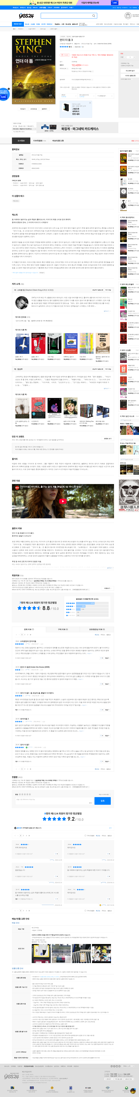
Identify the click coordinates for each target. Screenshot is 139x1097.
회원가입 (119, 7)
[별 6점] (25, 794)
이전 (19, 634)
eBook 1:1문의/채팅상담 (125, 1076)
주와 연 (130, 299)
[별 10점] (30, 794)
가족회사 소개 (128, 1066)
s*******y (123, 459)
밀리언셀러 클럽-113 (78, 36)
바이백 (43, 24)
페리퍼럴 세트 (100, 421)
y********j (123, 440)
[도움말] (67, 69)
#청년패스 (16, 201)
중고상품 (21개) (83, 95)
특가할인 (125, 24)
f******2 (51, 882)
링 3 (129, 201)
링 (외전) (130, 188)
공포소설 (123, 463)
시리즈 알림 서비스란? (132, 79)
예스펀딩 (68, 24)
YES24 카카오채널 (112, 1066)
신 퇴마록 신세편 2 (133, 334)
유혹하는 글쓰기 (69, 357)
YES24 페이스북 (114, 1066)
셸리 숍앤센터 (132, 400)
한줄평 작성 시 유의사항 (110, 794)
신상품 (33, 24)
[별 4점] (22, 794)
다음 (27, 634)
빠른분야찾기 (18, 24)
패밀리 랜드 (131, 365)
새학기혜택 (99, 24)
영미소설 (31, 185)
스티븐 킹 (62, 43)
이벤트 (38, 24)
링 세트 (130, 179)
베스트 (27, 24)
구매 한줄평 (90, 835)
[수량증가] (134, 57)
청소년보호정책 (39, 1066)
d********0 (29, 721)
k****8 (27, 670)
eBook (63, 95)
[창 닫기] (89, 103)
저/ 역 (66, 43)
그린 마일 (50, 357)
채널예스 (57, 24)
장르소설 (43, 29)
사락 (62, 24)
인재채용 (13, 1066)
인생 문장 (83, 357)
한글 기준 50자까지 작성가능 (26, 799)
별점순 (109, 635)
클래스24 (75, 24)
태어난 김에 (76, 109)
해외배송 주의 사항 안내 (130, 63)
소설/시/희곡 (31, 29)
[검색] (93, 15)
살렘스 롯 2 (19, 357)
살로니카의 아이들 (69, 421)
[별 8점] (27, 794)
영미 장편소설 (40, 185)
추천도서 (132, 24)
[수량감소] (125, 57)
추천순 (103, 635)
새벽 (48, 421)
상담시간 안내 (129, 1079)
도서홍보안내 (48, 1066)
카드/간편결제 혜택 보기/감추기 (92, 80)
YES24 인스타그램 (119, 1066)
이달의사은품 (118, 24)
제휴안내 (63, 1066)
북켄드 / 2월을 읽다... (127, 423)
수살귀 (130, 377)
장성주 (69, 43)
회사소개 (6, 1066)
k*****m (28, 696)
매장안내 (49, 24)
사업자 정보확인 (63, 1078)
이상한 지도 (131, 311)
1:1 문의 (56, 976)
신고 (42, 644)
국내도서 (20, 29)
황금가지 (77, 43)
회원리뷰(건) (79, 47)
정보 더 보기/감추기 (73, 47)
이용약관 (19, 1066)
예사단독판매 (108, 24)
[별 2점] (20, 794)
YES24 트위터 (117, 1066)
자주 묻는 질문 (119, 1079)
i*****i (122, 420)
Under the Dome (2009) (104, 43)
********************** (48, 905)
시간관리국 (34, 421)
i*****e (52, 860)
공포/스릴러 (53, 29)
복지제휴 (69, 1066)
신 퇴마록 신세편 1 (133, 323)
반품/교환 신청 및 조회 (46, 976)
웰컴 (14, 29)
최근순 (97, 635)
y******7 (30, 747)
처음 (16, 634)
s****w (28, 644)
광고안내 (56, 1066)
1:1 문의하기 (109, 1079)
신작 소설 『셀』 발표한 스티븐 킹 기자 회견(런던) (34, 321)
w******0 (103, 882)
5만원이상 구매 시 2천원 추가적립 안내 (93, 71)
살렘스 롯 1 (35, 357)
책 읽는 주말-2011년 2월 (128, 443)
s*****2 (104, 905)
